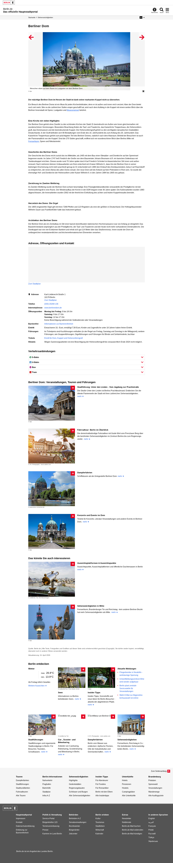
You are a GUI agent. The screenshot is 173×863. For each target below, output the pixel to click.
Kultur (97, 818)
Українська (153, 841)
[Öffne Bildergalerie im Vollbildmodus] (143, 91)
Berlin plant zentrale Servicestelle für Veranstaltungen (127, 688)
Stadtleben (100, 826)
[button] (142, 17)
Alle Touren (21, 796)
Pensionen (126, 784)
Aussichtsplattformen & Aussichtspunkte (96, 563)
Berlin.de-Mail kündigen (132, 834)
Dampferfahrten (84, 472)
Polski (151, 830)
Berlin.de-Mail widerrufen (132, 830)
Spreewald (153, 784)
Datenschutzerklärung (25, 826)
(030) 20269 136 (51, 304)
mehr (79, 396)
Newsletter (126, 818)
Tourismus (99, 822)
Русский (152, 834)
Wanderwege (154, 792)
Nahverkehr (47, 780)
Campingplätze (128, 792)
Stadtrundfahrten (23, 788)
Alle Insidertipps (102, 796)
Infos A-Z (46, 796)
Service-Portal (48, 818)
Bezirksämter (74, 826)
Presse (45, 830)
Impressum (20, 818)
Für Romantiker (102, 788)
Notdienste (126, 822)
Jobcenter (73, 834)
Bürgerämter (74, 830)
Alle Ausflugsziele (155, 796)
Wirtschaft (99, 830)
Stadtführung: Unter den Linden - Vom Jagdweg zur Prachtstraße (108, 387)
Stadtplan (46, 792)
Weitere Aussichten (36, 686)
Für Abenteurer (101, 780)
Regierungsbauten (77, 788)
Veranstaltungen (155, 788)
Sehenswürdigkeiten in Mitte (90, 606)
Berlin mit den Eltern (104, 792)
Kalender (99, 834)
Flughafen (46, 784)
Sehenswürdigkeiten (127, 740)
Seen (60, 692)
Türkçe (151, 837)
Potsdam (152, 780)
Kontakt (19, 822)
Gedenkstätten (75, 784)
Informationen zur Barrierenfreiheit (58, 324)
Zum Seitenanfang (159, 771)
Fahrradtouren (22, 792)
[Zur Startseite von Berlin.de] (10, 810)
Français (152, 826)
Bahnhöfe (46, 788)
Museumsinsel (73, 110)
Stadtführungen (35, 740)
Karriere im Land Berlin (52, 834)
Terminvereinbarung (50, 826)
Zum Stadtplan (34, 284)
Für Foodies (100, 784)
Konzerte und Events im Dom (91, 515)
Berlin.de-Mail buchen (131, 826)
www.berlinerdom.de (53, 308)
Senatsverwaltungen (77, 822)
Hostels (125, 788)
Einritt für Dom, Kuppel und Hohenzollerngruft (63, 338)
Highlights (73, 780)
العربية (151, 822)
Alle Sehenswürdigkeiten (79, 796)
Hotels (124, 780)
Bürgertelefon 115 (49, 822)
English (151, 818)
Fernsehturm (33, 141)
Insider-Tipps (94, 692)
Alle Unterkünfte (129, 796)
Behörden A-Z (75, 818)
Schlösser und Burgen (78, 792)
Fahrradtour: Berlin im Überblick (92, 430)
